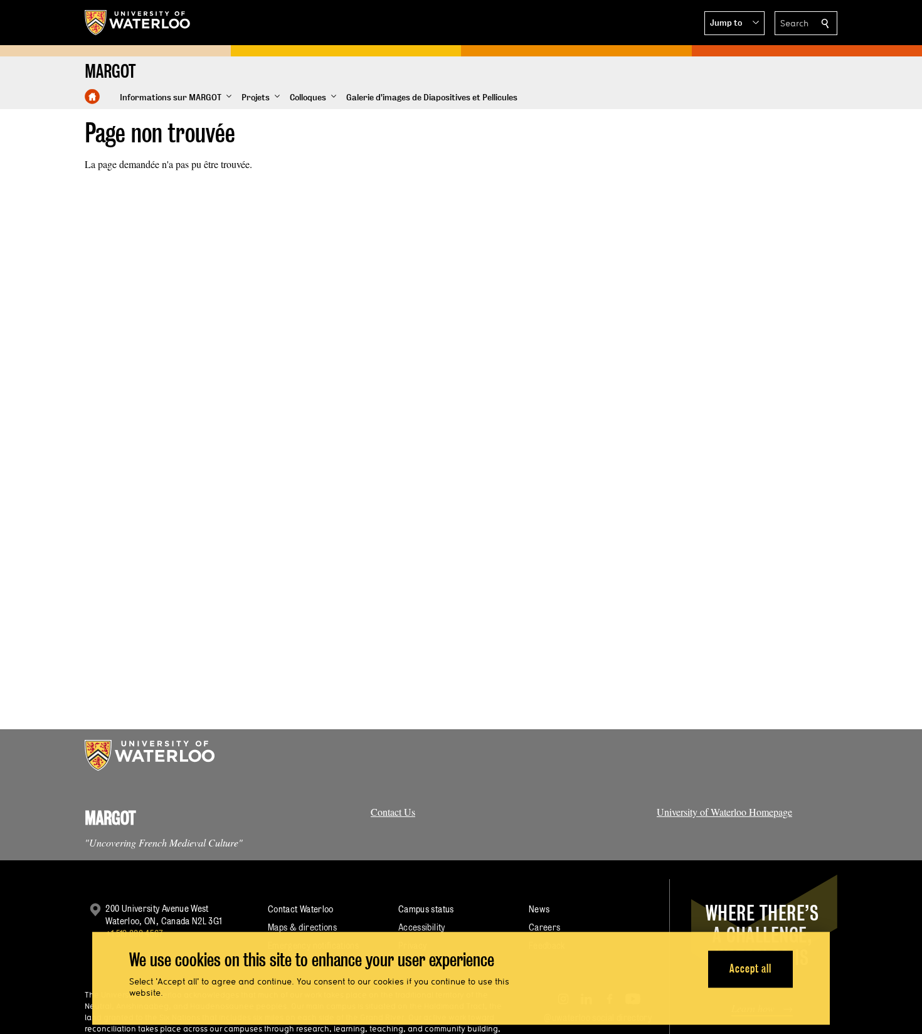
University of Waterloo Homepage (724, 811)
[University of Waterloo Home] (138, 22)
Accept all (750, 969)
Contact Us (393, 811)
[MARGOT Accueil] (92, 96)
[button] (734, 23)
